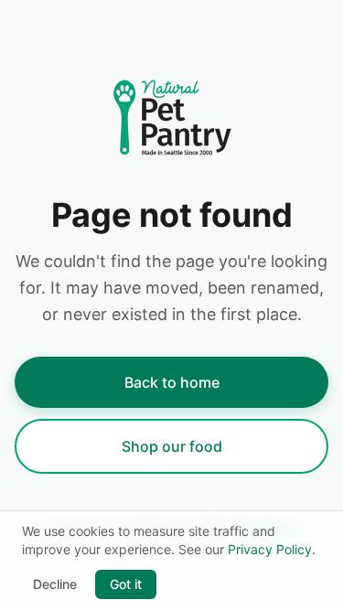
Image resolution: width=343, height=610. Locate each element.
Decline (55, 584)
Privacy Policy (270, 549)
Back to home (172, 382)
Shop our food (172, 446)
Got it (126, 584)
